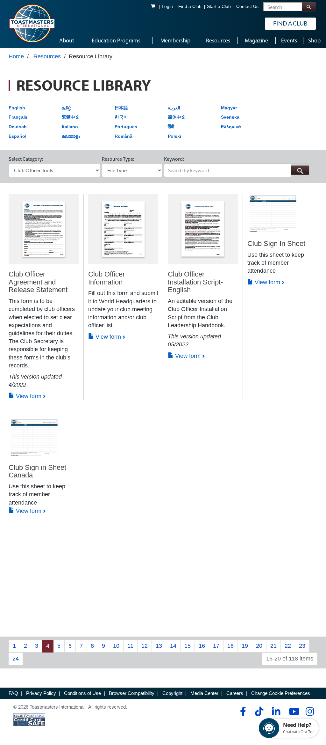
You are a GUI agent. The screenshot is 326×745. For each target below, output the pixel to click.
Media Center (204, 693)
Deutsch (18, 126)
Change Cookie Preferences (280, 693)
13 (159, 646)
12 (144, 646)
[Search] (309, 6)
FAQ (13, 693)
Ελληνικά (231, 126)
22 (288, 646)
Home (16, 56)
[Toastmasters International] (31, 23)
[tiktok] (259, 711)
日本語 (121, 107)
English (17, 107)
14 (173, 646)
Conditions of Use (82, 693)
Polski (174, 136)
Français (18, 117)
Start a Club (219, 6)
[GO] (300, 170)
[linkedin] (276, 711)
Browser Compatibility (131, 693)
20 (259, 646)
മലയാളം (71, 136)
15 (187, 646)
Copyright (172, 693)
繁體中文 (71, 117)
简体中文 (177, 117)
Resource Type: (118, 159)
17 (216, 646)
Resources (47, 56)
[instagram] (309, 711)
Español (17, 136)
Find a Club (190, 6)
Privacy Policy (41, 693)
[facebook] (242, 711)
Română (123, 136)
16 (202, 646)
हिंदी (171, 126)
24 (15, 658)
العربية (174, 107)
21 (273, 646)
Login (167, 6)
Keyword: (174, 159)
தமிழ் (66, 107)
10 (116, 646)
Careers (234, 693)
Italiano (70, 126)
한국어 (121, 117)
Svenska (230, 117)
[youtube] (293, 711)
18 (230, 646)
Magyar (229, 107)
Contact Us (247, 6)
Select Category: (26, 159)
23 (302, 646)
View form (27, 396)
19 (245, 646)
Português (126, 126)
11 (130, 646)
